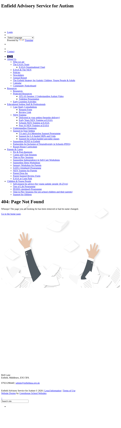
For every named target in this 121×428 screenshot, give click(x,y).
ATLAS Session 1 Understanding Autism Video (41, 96)
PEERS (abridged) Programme (27, 189)
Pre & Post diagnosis (22, 152)
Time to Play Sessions (23, 157)
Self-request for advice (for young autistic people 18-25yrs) (40, 184)
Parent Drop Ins (20, 173)
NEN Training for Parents (25, 170)
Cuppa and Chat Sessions (25, 154)
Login (10, 32)
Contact (10, 51)
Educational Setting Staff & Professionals (26, 104)
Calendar (17, 83)
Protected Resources (22, 93)
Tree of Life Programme (24, 186)
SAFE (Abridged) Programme (27, 168)
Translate (29, 40)
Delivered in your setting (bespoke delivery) (39, 117)
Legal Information (52, 390)
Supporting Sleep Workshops (26, 162)
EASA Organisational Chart (32, 67)
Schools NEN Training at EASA (34, 123)
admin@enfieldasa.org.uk (28, 383)
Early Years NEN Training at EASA (36, 120)
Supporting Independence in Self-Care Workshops (36, 160)
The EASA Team (21, 64)
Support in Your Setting (24, 131)
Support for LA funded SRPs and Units (37, 136)
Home (10, 56)
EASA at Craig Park (22, 178)
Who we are (18, 62)
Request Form (25, 109)
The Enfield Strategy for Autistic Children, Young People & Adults (44, 80)
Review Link (25, 112)
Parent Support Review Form (26, 176)
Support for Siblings (22, 194)
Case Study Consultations (25, 107)
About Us (11, 59)
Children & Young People (19, 181)
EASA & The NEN (22, 70)
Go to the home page (11, 214)
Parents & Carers (15, 149)
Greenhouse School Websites (32, 393)
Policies (16, 72)
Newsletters (18, 75)
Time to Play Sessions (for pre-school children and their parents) (42, 192)
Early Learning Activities (24, 101)
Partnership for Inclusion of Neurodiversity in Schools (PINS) (41, 144)
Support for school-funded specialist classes (39, 139)
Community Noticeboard (24, 85)
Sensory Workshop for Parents (27, 165)
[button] (8, 44)
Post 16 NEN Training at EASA (34, 125)
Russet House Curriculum (25, 146)
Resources (12, 88)
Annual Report (20, 77)
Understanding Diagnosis (25, 128)
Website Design (8, 393)
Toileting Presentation (29, 99)
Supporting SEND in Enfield (26, 141)
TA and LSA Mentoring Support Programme (39, 133)
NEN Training (19, 115)
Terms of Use (69, 390)
